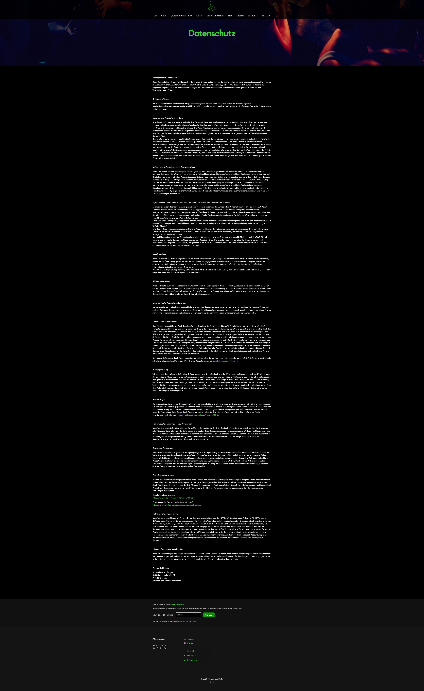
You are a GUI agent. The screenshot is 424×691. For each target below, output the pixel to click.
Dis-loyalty (191, 651)
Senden (208, 615)
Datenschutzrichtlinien (181, 621)
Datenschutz (192, 660)
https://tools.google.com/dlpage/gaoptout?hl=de (198, 415)
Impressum (191, 655)
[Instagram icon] (213, 682)
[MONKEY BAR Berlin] (212, 6)
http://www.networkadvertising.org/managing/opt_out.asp (176, 505)
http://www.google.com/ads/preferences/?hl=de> (173, 498)
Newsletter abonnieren (162, 614)
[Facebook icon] (210, 682)
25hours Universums (177, 604)
